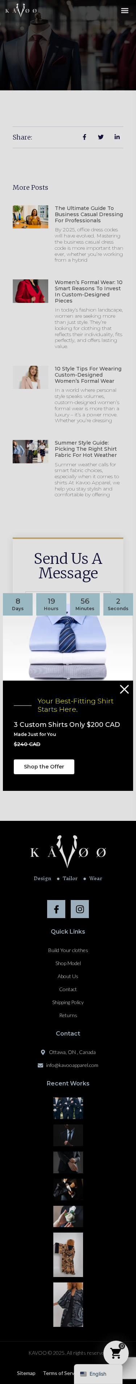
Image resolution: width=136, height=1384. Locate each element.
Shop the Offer (44, 766)
